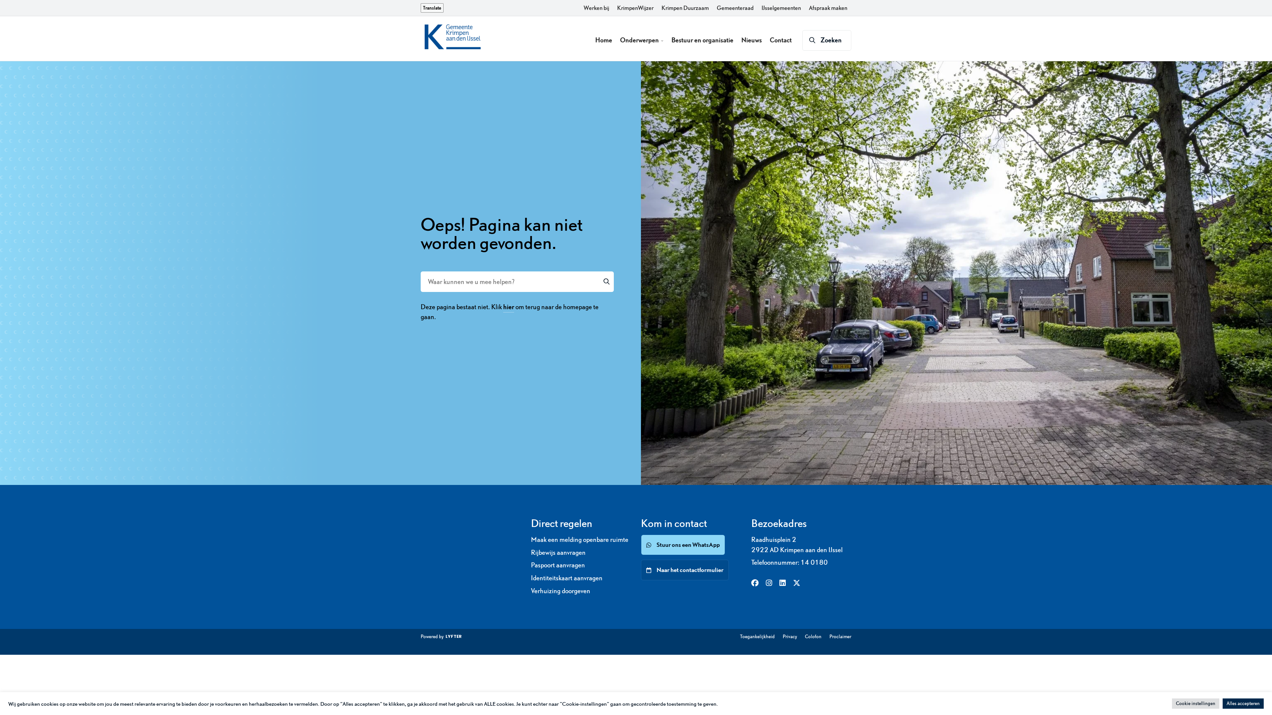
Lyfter (454, 636)
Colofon (813, 636)
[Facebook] (755, 583)
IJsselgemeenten (781, 8)
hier (508, 306)
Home (603, 40)
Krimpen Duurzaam (685, 8)
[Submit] (607, 282)
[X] (796, 583)
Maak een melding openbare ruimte (579, 539)
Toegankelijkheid (757, 636)
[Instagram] (769, 583)
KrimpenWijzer (635, 8)
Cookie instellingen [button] (1195, 703)
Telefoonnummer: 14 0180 (789, 562)
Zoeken (831, 40)
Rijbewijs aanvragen (558, 552)
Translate (432, 8)
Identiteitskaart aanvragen (567, 578)
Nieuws (751, 40)
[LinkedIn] (782, 583)
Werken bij (596, 8)
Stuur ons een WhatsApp (688, 544)
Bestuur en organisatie (702, 40)
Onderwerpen (640, 40)
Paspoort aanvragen (558, 565)
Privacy (790, 636)
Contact (781, 40)
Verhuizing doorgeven (560, 591)
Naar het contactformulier (690, 569)
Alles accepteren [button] (1243, 703)
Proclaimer (840, 636)
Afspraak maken (828, 8)
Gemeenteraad (735, 8)
